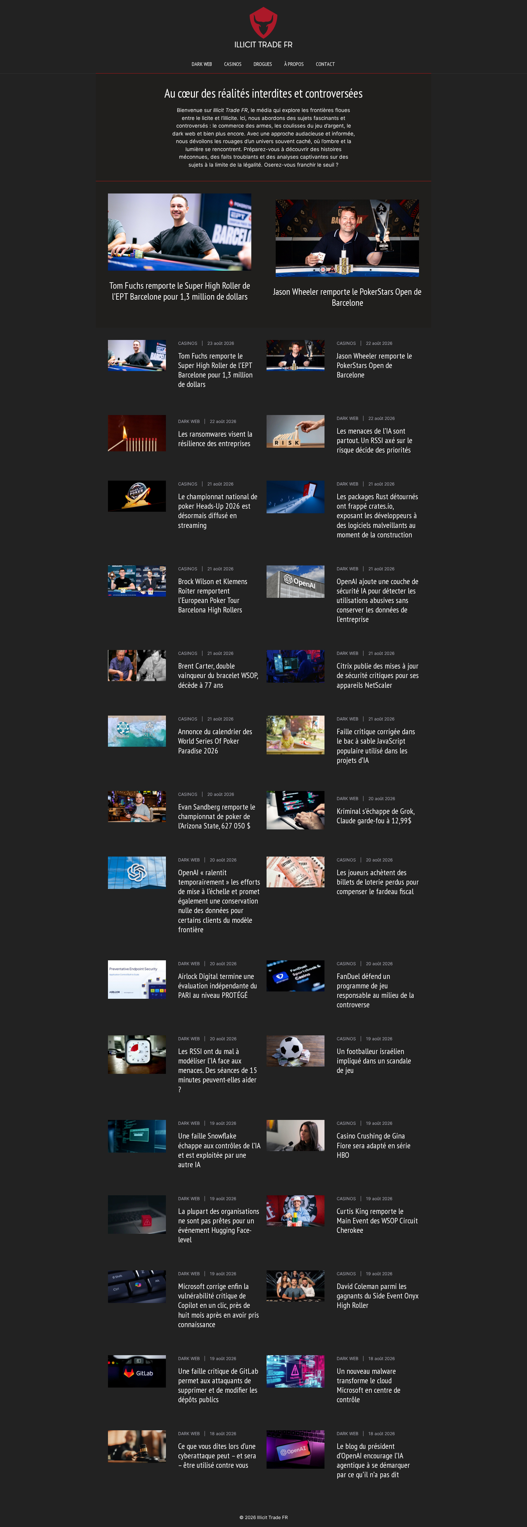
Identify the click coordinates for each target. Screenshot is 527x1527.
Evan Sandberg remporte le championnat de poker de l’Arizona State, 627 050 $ (216, 816)
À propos (294, 63)
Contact (325, 63)
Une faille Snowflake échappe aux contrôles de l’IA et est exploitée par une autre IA (219, 1150)
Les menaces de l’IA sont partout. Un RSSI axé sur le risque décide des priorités (374, 440)
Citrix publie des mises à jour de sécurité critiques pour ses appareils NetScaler (378, 675)
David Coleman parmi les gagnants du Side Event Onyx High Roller (377, 1295)
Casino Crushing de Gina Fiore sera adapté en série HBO (373, 1145)
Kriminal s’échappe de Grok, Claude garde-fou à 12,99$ (375, 815)
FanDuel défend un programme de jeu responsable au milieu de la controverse (375, 990)
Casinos (233, 63)
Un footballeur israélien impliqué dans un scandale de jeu (374, 1060)
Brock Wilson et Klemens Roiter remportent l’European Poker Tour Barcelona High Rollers (212, 595)
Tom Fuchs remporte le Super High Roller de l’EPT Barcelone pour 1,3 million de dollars (179, 290)
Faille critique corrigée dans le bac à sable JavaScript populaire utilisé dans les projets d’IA (376, 745)
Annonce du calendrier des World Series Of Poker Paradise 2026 (215, 740)
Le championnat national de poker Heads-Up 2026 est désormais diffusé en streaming (217, 510)
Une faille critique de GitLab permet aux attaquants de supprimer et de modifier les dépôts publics (218, 1385)
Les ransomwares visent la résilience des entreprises (215, 438)
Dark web (202, 63)
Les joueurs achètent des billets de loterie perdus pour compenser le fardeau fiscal (378, 881)
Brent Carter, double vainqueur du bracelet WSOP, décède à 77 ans (218, 675)
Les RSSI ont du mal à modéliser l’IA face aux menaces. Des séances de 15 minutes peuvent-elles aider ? (217, 1070)
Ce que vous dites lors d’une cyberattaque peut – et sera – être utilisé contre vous (217, 1455)
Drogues (263, 63)
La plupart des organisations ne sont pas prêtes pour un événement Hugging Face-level (218, 1225)
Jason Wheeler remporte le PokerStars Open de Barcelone (347, 296)
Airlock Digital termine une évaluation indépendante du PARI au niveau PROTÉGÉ (217, 985)
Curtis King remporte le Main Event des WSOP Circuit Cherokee (377, 1220)
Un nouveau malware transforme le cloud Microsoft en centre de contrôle (368, 1385)
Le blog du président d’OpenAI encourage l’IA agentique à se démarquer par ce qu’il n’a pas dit (373, 1460)
